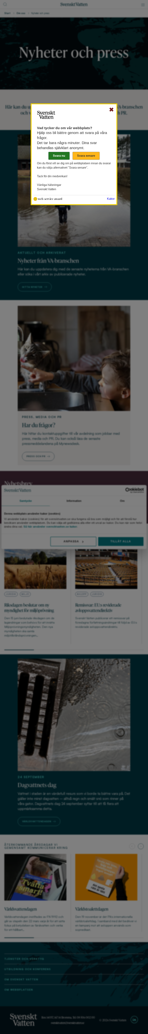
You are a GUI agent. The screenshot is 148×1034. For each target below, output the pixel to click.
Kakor (111, 198)
